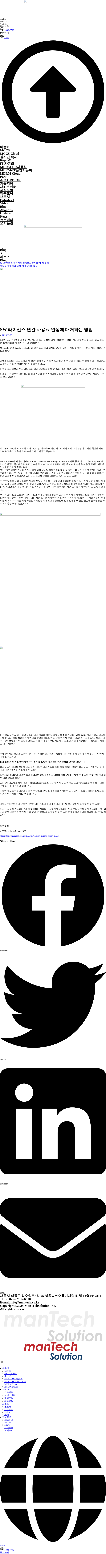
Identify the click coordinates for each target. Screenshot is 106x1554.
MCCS (5, 150)
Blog (3, 206)
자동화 (13, 167)
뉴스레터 (6, 220)
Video (4, 203)
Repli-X (5, 160)
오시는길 (6, 223)
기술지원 (6, 183)
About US (8, 1420)
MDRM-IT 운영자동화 (15, 1381)
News (3, 216)
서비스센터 (8, 187)
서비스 (5, 1389)
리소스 (5, 1404)
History (5, 213)
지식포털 (6, 190)
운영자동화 (16, 170)
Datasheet (7, 200)
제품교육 (6, 193)
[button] (4, 33)
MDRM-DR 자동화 (13, 1378)
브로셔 (5, 196)
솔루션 (5, 1368)
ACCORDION (10, 180)
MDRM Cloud (10, 173)
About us (6, 210)
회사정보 (6, 1417)
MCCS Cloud (9, 153)
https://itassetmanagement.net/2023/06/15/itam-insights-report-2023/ (29, 836)
